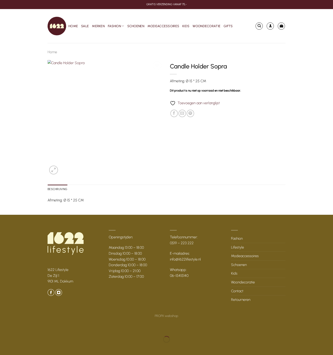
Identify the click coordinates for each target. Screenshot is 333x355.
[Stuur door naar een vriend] (182, 113)
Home (73, 26)
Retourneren (240, 299)
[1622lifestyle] (57, 26)
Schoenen (135, 26)
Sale (85, 26)
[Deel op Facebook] (174, 113)
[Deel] (31, 328)
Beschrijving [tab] (57, 189)
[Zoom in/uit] (4, 328)
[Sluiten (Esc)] (44, 328)
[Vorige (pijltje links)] (4, 347)
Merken (98, 26)
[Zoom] (53, 170)
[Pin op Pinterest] (190, 113)
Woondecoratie (206, 26)
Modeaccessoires (163, 26)
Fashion (114, 26)
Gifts (228, 26)
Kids (185, 26)
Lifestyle (237, 247)
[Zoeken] (259, 26)
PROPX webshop (166, 316)
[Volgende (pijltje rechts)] (17, 347)
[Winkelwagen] (281, 26)
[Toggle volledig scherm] (17, 328)
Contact (237, 291)
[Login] (270, 26)
